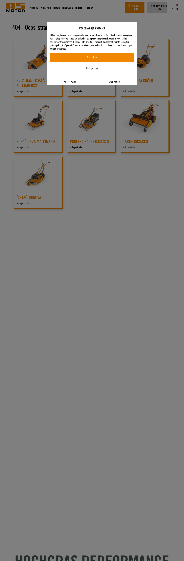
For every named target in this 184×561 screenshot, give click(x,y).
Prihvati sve (92, 57)
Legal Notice (114, 81)
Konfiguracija (92, 68)
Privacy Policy (70, 81)
